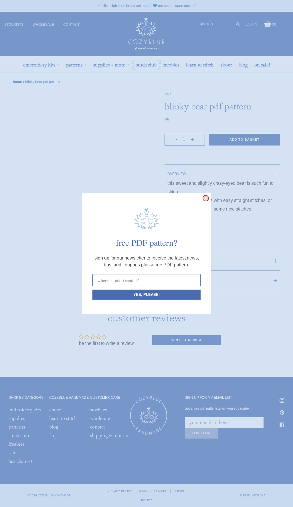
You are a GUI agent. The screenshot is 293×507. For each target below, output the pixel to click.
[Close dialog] (206, 198)
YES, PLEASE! (146, 294)
